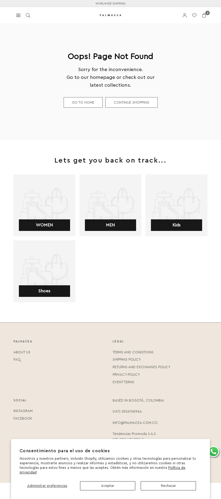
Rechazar (168, 485)
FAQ (16, 359)
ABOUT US (21, 352)
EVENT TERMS (123, 382)
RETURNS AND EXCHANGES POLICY (141, 367)
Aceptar (107, 485)
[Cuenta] (184, 15)
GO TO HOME (83, 102)
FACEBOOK (22, 418)
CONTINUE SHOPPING (131, 102)
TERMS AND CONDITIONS (133, 352)
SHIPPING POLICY (127, 359)
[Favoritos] (194, 15)
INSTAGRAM (23, 411)
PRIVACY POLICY (126, 374)
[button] (204, 15)
